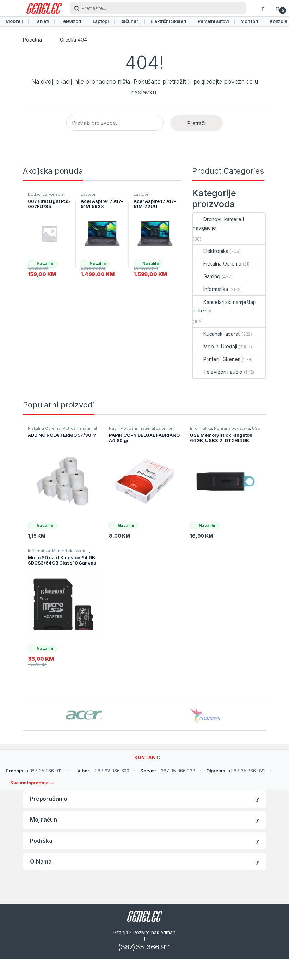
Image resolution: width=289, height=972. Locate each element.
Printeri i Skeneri (221, 359)
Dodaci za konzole (46, 194)
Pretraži (196, 123)
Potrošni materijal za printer (147, 428)
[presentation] (264, 715)
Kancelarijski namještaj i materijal (224, 306)
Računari (129, 21)
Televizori (70, 21)
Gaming (211, 276)
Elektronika (215, 251)
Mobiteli (14, 21)
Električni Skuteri (168, 21)
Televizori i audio (222, 372)
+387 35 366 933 (167, 770)
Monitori (249, 21)
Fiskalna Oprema (222, 264)
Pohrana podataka (232, 428)
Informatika (215, 289)
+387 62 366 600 (103, 770)
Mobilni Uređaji (220, 346)
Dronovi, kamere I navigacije (218, 223)
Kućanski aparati (222, 334)
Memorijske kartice (70, 550)
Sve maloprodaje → (31, 782)
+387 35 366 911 (34, 770)
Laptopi (101, 21)
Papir (113, 428)
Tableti (41, 21)
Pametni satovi (213, 21)
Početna (32, 40)
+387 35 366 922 (236, 770)
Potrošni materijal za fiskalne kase (62, 430)
